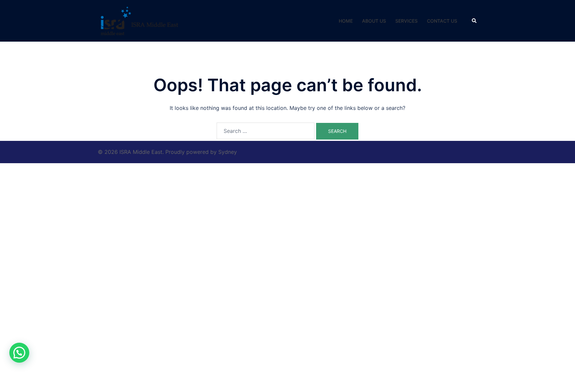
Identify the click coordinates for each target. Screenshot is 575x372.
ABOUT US (374, 21)
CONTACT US (442, 21)
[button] (474, 20)
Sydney (227, 152)
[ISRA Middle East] (139, 20)
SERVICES (406, 21)
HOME (346, 21)
